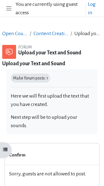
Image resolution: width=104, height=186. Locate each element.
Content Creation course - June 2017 (51, 33)
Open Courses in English (14, 33)
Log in (92, 8)
